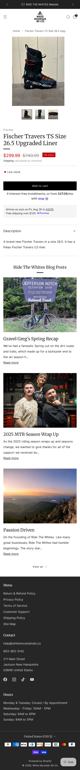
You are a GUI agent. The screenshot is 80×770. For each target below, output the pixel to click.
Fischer (8, 130)
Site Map (9, 624)
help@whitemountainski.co (22, 643)
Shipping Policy (14, 618)
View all (38, 566)
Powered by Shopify (40, 761)
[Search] (68, 17)
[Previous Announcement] (7, 4)
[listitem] (40, 4)
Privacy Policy (13, 599)
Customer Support (16, 612)
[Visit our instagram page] (14, 679)
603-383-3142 (13, 651)
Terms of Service (15, 605)
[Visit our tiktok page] (23, 679)
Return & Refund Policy (19, 593)
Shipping (8, 160)
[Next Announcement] (73, 4)
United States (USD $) (38, 736)
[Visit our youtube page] (32, 679)
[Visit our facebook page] (5, 679)
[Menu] (5, 17)
